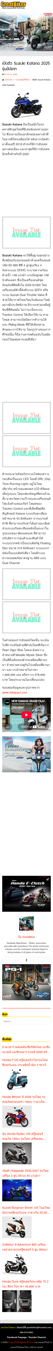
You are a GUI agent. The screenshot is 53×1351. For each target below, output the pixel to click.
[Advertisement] (26, 185)
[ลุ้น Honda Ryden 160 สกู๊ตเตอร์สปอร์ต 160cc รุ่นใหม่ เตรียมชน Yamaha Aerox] (17, 1153)
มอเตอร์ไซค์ (13, 1342)
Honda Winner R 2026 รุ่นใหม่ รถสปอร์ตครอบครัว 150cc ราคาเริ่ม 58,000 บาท (23, 1099)
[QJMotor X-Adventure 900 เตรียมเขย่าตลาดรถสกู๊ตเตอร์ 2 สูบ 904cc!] (17, 1264)
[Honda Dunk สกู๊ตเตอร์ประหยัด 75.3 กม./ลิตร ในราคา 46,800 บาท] (17, 1301)
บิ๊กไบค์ (30, 1342)
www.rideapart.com (14, 692)
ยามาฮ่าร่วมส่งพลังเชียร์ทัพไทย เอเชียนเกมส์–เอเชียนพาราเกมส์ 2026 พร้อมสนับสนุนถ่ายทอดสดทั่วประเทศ (26, 1049)
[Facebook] (26, 960)
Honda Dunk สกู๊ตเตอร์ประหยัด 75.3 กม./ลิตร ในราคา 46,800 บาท (25, 1283)
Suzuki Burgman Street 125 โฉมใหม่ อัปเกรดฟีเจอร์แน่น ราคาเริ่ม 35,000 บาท (26, 1210)
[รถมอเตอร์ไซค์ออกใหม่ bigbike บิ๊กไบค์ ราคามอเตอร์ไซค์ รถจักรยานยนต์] (13, 5)
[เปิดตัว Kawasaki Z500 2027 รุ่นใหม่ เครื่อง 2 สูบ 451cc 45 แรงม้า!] (17, 1190)
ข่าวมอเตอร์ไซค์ (22, 79)
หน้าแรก (8, 79)
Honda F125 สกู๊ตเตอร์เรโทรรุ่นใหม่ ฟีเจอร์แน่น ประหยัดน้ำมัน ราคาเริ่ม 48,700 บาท (25, 1062)
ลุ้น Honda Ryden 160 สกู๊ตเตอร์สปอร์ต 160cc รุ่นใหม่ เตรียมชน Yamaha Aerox (22, 1136)
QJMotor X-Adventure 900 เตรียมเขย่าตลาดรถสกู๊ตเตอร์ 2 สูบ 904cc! (25, 1246)
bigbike (23, 1342)
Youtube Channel (37, 1337)
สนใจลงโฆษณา (8, 1327)
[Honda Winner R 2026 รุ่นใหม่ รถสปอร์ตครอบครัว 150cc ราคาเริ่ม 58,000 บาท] (17, 1116)
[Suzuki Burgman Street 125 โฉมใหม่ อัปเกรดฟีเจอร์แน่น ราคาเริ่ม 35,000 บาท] (17, 1227)
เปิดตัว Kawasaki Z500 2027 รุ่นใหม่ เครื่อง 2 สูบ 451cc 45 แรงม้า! (25, 1173)
